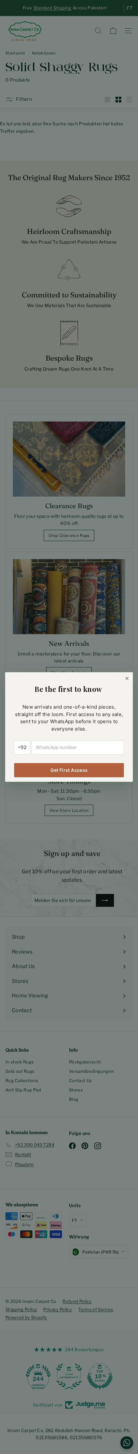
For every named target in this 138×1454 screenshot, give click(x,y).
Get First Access (69, 770)
